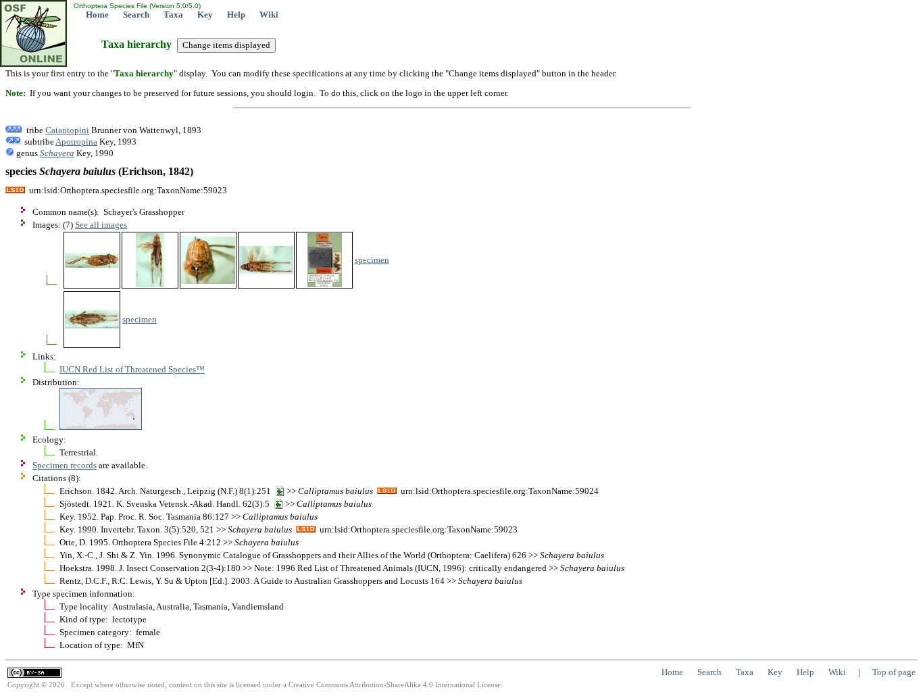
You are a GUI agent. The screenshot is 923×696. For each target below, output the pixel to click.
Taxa (173, 14)
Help (236, 14)
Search (136, 14)
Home (97, 14)
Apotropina (76, 141)
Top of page (894, 672)
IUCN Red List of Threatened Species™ (132, 369)
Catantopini (67, 130)
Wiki (268, 14)
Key (205, 14)
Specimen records (64, 465)
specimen (372, 260)
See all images (101, 225)
